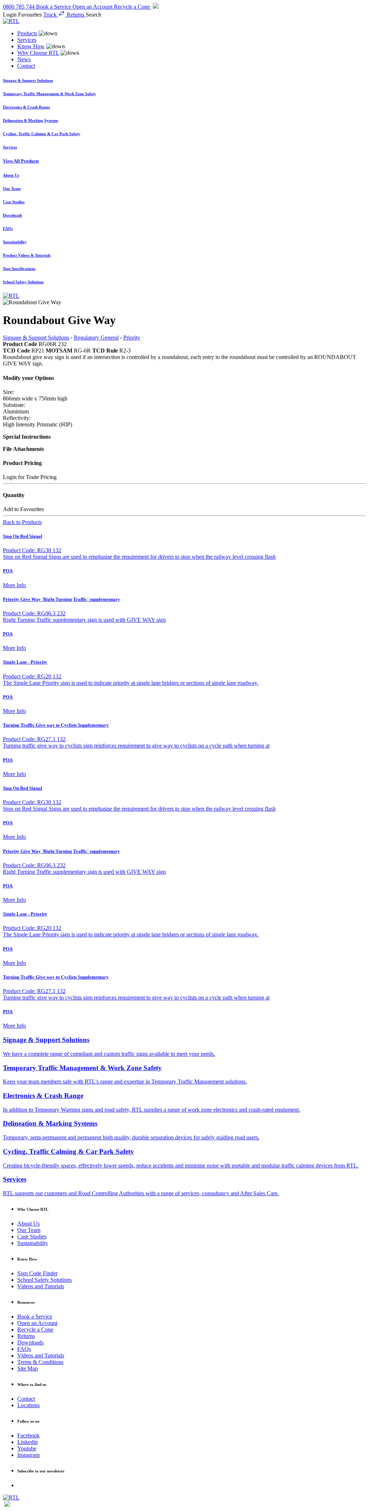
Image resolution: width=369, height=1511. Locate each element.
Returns (26, 1336)
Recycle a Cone (35, 1329)
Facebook (28, 1435)
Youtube (26, 1448)
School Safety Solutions (44, 1280)
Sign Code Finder (37, 1273)
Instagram (28, 1455)
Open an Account (37, 1323)
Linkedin (27, 1442)
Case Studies (31, 1236)
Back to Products (22, 522)
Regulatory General (96, 337)
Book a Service (34, 1316)
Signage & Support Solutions (36, 337)
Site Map (27, 1368)
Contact (26, 66)
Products (27, 33)
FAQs (24, 1349)
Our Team (28, 1230)
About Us (28, 1223)
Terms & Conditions (40, 1362)
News (24, 59)
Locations (28, 1405)
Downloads (30, 1342)
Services (26, 40)
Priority (131, 337)
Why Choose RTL (38, 53)
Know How (31, 46)
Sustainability (32, 1243)
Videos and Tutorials (40, 1286)
